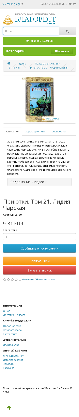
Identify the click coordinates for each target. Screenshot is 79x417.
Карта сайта (10, 334)
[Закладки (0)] (70, 4)
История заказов (13, 360)
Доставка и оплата (14, 315)
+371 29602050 (52, 4)
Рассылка (8, 368)
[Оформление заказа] (74, 4)
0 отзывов (28, 279)
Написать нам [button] (39, 261)
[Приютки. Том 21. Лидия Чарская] (39, 100)
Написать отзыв (45, 279)
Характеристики (35, 131)
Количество (10, 230)
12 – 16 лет (13, 67)
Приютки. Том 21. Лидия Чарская (48, 67)
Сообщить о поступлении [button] (39, 248)
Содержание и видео (28, 182)
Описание (12, 131)
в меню (63, 51)
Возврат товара (12, 330)
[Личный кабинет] (64, 4)
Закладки (8, 364)
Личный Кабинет (13, 356)
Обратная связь (12, 326)
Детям (22, 63)
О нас (6, 311)
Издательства (11, 345)
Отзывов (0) (58, 131)
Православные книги (47, 63)
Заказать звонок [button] (40, 270)
